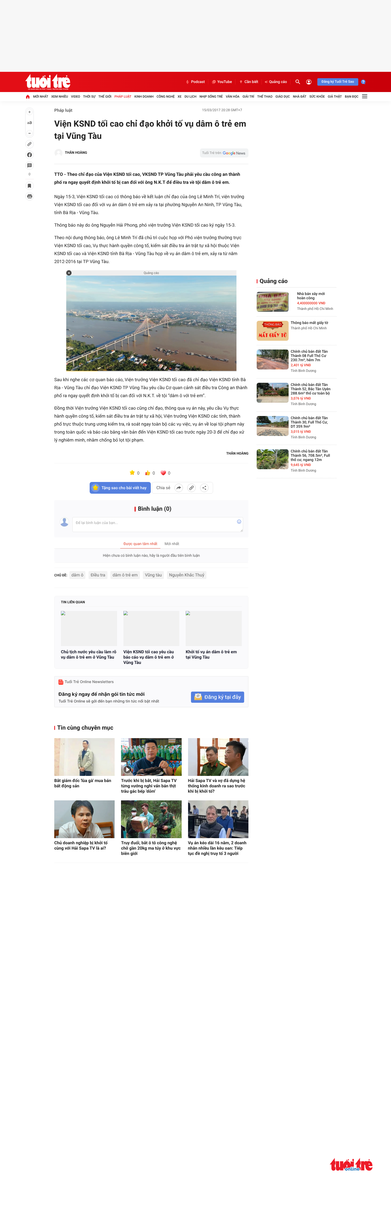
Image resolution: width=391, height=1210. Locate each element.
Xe (179, 96)
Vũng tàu (153, 574)
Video (75, 96)
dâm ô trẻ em (125, 574)
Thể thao (264, 96)
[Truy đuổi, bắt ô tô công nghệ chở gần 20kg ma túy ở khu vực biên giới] (151, 819)
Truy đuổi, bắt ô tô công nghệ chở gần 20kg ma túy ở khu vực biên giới (151, 848)
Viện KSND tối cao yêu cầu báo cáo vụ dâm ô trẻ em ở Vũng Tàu (148, 657)
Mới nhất (40, 96)
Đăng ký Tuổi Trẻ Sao (338, 82)
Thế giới (104, 96)
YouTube (224, 82)
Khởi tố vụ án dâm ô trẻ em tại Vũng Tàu (211, 654)
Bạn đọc (352, 96)
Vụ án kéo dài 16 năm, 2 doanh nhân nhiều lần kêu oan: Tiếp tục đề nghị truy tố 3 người (217, 848)
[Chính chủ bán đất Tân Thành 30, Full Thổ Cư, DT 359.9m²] (273, 426)
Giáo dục (283, 96)
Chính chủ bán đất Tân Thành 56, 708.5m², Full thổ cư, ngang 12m (310, 455)
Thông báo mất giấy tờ (309, 323)
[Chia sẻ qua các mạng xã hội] (204, 488)
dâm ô (78, 574)
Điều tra (98, 574)
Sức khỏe (317, 96)
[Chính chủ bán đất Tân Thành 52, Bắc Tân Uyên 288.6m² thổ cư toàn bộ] (273, 393)
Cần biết (251, 82)
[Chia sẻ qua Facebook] (178, 488)
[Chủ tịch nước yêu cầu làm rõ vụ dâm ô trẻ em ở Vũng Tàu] (89, 628)
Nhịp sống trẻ (211, 96)
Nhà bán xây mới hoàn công (311, 296)
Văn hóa (233, 96)
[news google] (224, 152)
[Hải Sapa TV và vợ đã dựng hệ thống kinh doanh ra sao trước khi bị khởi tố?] (218, 757)
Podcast (198, 82)
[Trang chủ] (27, 96)
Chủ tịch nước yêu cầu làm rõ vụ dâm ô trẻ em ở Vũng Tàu (88, 654)
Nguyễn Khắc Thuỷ (186, 574)
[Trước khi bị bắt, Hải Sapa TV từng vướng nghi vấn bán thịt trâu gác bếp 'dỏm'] (151, 757)
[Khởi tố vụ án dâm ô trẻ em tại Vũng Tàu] (214, 628)
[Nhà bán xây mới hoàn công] (273, 302)
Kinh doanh (143, 96)
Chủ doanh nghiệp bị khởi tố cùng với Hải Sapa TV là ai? (80, 845)
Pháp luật (122, 96)
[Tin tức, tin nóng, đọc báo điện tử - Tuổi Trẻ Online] (47, 82)
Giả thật (335, 96)
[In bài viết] (29, 196)
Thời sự (89, 96)
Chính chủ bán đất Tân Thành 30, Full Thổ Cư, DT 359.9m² (309, 422)
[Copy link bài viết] (191, 488)
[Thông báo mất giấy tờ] (273, 331)
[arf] (351, 1165)
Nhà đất (299, 96)
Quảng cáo (278, 82)
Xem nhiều (59, 96)
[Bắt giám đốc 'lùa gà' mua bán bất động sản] (84, 757)
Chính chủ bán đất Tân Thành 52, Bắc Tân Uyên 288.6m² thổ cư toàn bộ (311, 389)
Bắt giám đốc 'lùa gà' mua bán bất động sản (82, 783)
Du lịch (191, 96)
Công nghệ (166, 96)
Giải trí (248, 96)
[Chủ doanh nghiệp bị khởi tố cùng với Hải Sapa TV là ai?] (84, 819)
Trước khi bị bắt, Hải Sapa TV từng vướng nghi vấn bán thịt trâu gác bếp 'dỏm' (149, 786)
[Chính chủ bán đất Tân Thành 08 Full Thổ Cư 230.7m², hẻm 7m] (273, 359)
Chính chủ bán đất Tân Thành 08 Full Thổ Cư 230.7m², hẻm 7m (309, 356)
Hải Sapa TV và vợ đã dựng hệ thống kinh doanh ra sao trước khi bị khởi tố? (216, 786)
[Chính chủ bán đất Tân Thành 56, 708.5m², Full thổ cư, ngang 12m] (273, 459)
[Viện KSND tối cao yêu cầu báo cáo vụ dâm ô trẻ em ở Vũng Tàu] (151, 628)
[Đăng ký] (217, 697)
